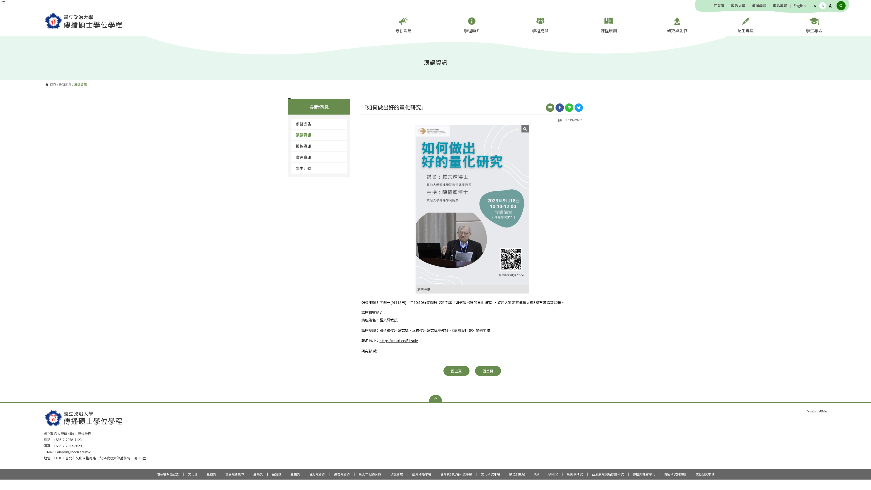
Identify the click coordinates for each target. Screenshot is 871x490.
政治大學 (738, 5)
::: (289, 97)
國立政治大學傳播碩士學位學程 (48, 14)
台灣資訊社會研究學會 (456, 474)
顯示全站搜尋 (841, 5)
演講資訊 (303, 135)
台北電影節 (317, 474)
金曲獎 (295, 474)
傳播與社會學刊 (644, 474)
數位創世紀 (517, 474)
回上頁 (456, 371)
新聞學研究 (575, 474)
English (800, 5)
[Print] (550, 107)
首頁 (53, 84)
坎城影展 (396, 474)
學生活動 (303, 168)
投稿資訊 (303, 146)
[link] (398, 340)
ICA (536, 474)
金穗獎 (211, 474)
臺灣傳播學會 (421, 474)
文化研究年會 (490, 474)
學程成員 (540, 30)
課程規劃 (609, 30)
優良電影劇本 (234, 474)
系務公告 (303, 124)
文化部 (193, 474)
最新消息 (403, 30)
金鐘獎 (276, 474)
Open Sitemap (435, 398)
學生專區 (814, 30)
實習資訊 (303, 157)
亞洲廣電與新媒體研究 (608, 474)
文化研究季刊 (704, 474)
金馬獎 (258, 474)
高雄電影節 (342, 474)
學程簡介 (472, 30)
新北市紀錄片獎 (370, 474)
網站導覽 (780, 5)
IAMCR (553, 474)
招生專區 (745, 30)
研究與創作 (677, 30)
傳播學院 (759, 5)
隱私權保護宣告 (168, 474)
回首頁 (719, 5)
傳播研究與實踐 (675, 474)
